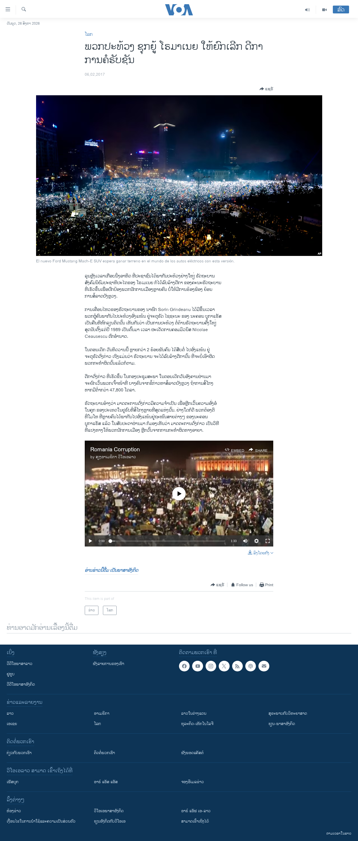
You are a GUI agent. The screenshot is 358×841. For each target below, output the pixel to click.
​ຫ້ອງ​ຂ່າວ (14, 811)
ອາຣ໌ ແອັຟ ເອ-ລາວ (196, 811)
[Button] (266, 88)
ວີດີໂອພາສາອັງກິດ (21, 684)
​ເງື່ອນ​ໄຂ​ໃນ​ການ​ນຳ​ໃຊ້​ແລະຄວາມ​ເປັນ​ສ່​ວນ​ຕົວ (41, 821)
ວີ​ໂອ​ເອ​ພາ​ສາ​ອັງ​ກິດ (109, 811)
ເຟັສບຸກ (12, 782)
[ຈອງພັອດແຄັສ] (263, 666)
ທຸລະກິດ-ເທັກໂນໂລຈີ (197, 724)
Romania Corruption (115, 449)
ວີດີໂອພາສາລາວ (19, 664)
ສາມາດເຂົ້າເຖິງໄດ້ (195, 821)
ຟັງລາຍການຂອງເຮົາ (108, 664)
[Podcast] (250, 666)
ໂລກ (89, 34)
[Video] (324, 10)
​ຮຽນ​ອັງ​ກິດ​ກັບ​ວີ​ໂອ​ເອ (110, 821)
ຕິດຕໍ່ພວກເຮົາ (104, 753)
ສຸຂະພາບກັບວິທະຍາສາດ (287, 713)
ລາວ (10, 713)
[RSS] (237, 666)
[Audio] (307, 10)
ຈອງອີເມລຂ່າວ (192, 782)
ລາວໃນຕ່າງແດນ (193, 713)
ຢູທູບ (11, 674)
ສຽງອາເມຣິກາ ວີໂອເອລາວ (116, 457)
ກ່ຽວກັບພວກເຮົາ (19, 753)
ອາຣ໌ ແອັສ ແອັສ (106, 782)
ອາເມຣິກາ (101, 713)
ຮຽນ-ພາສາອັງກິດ (281, 724)
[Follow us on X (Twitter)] (224, 666)
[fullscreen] (267, 541)
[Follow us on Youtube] (197, 666)
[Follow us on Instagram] (211, 666)
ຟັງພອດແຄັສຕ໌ (192, 753)
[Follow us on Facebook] (184, 666)
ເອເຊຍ (12, 724)
